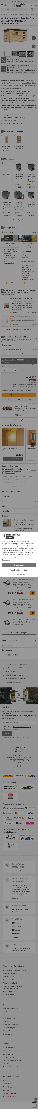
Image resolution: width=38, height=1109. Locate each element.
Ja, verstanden (19, 565)
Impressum (22, 574)
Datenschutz (16, 574)
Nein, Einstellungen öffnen (19, 570)
